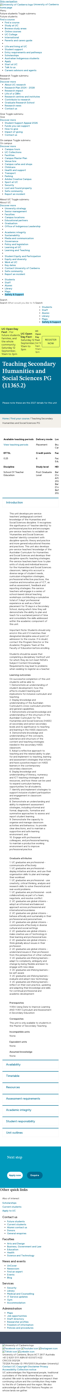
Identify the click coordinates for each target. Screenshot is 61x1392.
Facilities (10, 155)
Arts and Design (16, 1243)
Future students (16, 1221)
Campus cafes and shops (18, 164)
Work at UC (11, 262)
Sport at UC (11, 182)
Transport (10, 173)
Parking (9, 176)
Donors (11, 1230)
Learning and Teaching (17, 250)
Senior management (16, 211)
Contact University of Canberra (22, 268)
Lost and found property (18, 188)
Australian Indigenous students (22, 58)
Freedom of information (20, 1324)
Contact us (11, 108)
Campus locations (15, 217)
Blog (9, 1277)
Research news (13, 105)
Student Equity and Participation (23, 256)
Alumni (8, 285)
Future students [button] (9, 13)
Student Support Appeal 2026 (21, 122)
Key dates (10, 265)
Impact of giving (14, 131)
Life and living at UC (16, 46)
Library (8, 288)
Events (11, 1274)
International (12, 37)
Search (3, 302)
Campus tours (12, 149)
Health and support (15, 170)
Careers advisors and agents (20, 70)
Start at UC (11, 64)
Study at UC (11, 25)
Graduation (11, 223)
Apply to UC (9, 1210)
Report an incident (15, 194)
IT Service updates (17, 1296)
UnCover (12, 1265)
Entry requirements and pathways (23, 52)
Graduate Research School (19, 102)
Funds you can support (17, 125)
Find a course (7, 19)
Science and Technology (20, 1255)
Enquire (34, 1175)
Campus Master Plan (16, 158)
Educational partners (16, 220)
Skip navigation (8, 1)
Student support (14, 49)
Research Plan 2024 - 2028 (20, 87)
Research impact (14, 90)
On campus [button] (6, 140)
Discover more (8, 81)
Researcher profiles (18, 1321)
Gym (9, 1299)
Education (12, 1249)
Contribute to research (17, 99)
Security (9, 185)
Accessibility (9, 1369)
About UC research (15, 84)
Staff (8, 282)
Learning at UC (13, 247)
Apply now (15, 1175)
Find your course (20, 418)
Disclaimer (34, 1366)
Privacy (44, 1366)
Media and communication (19, 238)
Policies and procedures (20, 1327)
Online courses (13, 31)
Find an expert (15, 1271)
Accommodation (16, 1302)
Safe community (14, 191)
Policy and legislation (16, 244)
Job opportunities (17, 1315)
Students (10, 279)
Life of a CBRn (12, 93)
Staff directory (15, 1318)
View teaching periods (16, 444)
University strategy (15, 208)
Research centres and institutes (22, 96)
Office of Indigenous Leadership (22, 226)
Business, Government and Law (24, 1246)
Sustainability (12, 235)
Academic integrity (15, 232)
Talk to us (10, 67)
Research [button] (5, 75)
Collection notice (26, 1369)
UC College (11, 34)
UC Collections (13, 152)
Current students (11, 1206)
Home (5, 418)
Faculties (10, 214)
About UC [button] (5, 199)
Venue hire (10, 161)
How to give (11, 128)
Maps (8, 291)
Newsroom (13, 1268)
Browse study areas (16, 28)
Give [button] (2, 114)
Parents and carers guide (18, 40)
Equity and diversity (16, 259)
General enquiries (16, 1233)
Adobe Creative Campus (18, 179)
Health (10, 1252)
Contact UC (9, 1366)
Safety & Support (14, 294)
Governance (11, 241)
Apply (8, 61)
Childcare (10, 167)
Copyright (22, 1366)
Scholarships (12, 55)
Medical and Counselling (20, 1293)
